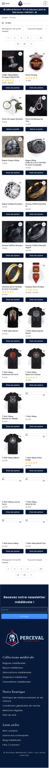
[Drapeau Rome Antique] (36, 273)
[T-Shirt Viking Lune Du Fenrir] (13, 488)
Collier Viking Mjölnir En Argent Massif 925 (10, 76)
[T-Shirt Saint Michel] (13, 317)
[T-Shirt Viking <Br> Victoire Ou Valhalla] (13, 402)
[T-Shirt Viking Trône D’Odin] (36, 444)
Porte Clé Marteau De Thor (34, 120)
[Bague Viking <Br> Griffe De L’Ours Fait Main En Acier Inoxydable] (36, 146)
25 (18, 44)
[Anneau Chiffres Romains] (13, 232)
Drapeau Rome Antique (34, 287)
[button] (8, 80)
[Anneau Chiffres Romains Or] (36, 190)
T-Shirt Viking (30, 416)
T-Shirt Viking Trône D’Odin (33, 459)
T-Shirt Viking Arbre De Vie (30, 503)
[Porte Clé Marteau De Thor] (36, 105)
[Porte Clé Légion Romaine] (13, 105)
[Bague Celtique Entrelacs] (13, 190)
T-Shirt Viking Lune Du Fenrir (11, 503)
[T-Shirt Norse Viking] (13, 529)
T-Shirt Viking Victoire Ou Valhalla (10, 417)
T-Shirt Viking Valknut (10, 458)
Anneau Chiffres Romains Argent (35, 246)
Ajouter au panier (12, 129)
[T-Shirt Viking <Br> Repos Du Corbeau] (36, 358)
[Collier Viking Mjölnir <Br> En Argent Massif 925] (13, 61)
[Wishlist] (20, 54)
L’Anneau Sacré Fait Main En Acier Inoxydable (12, 288)
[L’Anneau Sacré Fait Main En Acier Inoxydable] (13, 273)
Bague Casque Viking (10, 160)
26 (24, 44)
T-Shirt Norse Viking (10, 543)
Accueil (4, 18)
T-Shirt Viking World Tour (35, 543)
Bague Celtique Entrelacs (12, 204)
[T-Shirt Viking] (36, 402)
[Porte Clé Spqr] (36, 61)
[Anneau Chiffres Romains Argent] (36, 232)
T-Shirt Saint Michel (10, 331)
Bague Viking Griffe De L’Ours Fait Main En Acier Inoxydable (35, 162)
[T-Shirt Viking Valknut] (13, 444)
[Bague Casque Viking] (13, 146)
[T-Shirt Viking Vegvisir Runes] (36, 317)
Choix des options (13, 88)
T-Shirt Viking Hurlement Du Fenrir (10, 373)
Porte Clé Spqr (31, 75)
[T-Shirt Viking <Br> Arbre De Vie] (36, 488)
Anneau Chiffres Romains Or (35, 205)
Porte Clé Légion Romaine (12, 119)
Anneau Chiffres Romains (12, 245)
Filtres (8, 23)
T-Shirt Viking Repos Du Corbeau (33, 373)
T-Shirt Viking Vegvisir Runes (34, 332)
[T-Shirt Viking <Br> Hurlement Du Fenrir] (13, 358)
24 (41, 38)
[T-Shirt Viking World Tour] (36, 529)
